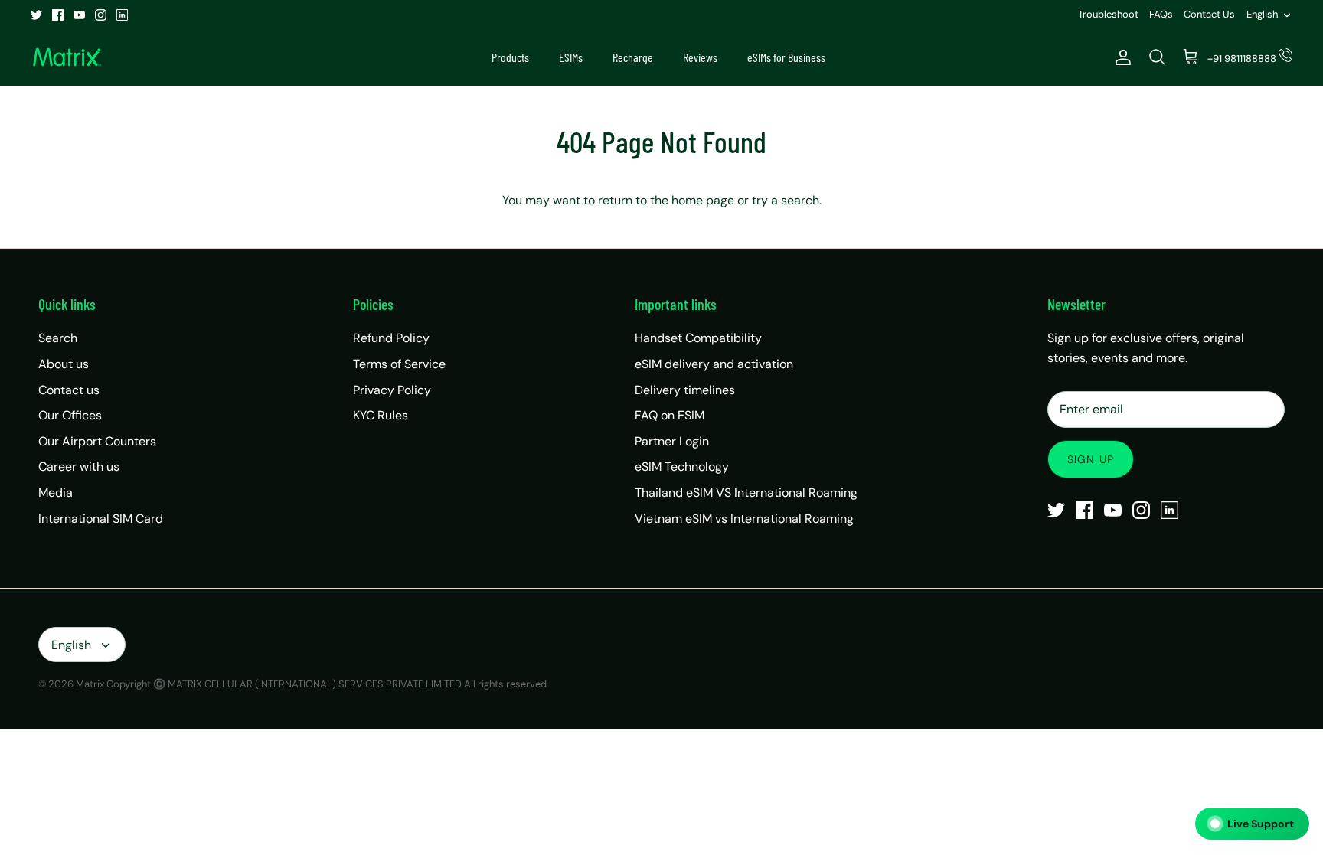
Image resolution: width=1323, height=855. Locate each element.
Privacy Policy (392, 390)
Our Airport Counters (97, 441)
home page (702, 200)
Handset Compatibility (698, 338)
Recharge (632, 57)
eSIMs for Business (786, 57)
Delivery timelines (685, 390)
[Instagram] (100, 15)
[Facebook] (58, 15)
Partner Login (672, 441)
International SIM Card (100, 519)
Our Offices (70, 415)
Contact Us (1209, 14)
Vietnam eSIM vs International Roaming (744, 519)
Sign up (1090, 459)
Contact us (69, 390)
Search (57, 338)
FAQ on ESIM (669, 415)
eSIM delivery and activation (714, 364)
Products (510, 57)
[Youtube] (79, 15)
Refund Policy (391, 338)
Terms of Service (399, 364)
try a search (785, 200)
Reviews (700, 57)
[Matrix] (67, 57)
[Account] (1120, 57)
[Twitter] (36, 15)
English (1262, 14)
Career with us (78, 467)
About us (63, 364)
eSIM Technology (682, 467)
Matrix (90, 683)
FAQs (1161, 14)
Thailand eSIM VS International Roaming (746, 493)
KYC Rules (380, 415)
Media (55, 493)
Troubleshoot (1108, 14)
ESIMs (571, 57)
